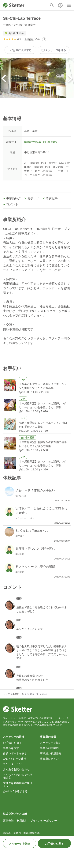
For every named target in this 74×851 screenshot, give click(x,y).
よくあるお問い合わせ (16, 769)
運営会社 (8, 820)
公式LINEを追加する (15, 791)
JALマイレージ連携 (14, 758)
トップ (6, 694)
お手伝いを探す (12, 742)
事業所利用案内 (49, 748)
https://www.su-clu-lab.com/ (40, 141)
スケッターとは (12, 764)
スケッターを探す (50, 742)
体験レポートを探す (15, 753)
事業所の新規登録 (50, 753)
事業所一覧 (18, 694)
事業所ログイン (49, 758)
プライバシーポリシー (43, 820)
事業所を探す (11, 748)
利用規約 (22, 820)
